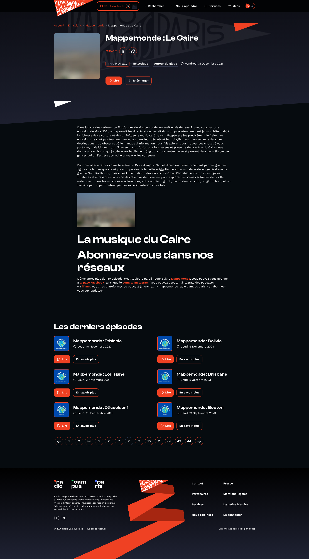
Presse (228, 483)
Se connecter (232, 514)
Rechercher (156, 6)
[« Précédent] (59, 441)
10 (149, 441)
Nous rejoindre (186, 6)
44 (189, 441)
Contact (197, 483)
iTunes (86, 286)
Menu (236, 6)
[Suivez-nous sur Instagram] (64, 518)
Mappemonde (94, 25)
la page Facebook (92, 282)
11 (159, 441)
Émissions (75, 25)
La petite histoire (235, 504)
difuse (252, 529)
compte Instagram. (136, 282)
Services (215, 6)
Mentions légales (235, 494)
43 (179, 441)
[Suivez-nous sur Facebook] (57, 518)
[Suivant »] (199, 441)
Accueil (59, 25)
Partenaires (200, 494)
